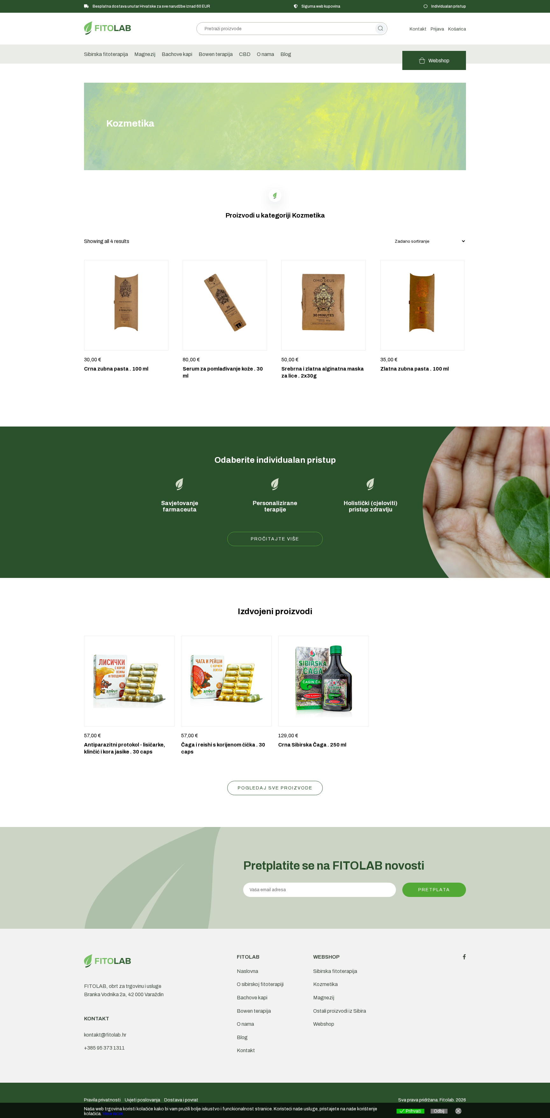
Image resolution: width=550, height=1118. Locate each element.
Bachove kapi (177, 54)
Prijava (437, 29)
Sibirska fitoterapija (106, 54)
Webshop (323, 1024)
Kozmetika (325, 984)
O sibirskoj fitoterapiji (260, 984)
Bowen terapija (216, 54)
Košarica (457, 29)
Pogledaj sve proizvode (275, 788)
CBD (244, 54)
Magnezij (144, 54)
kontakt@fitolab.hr (105, 1035)
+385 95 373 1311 (104, 1048)
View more (112, 1113)
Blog (285, 54)
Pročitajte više (275, 539)
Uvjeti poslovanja (142, 1100)
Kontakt (418, 29)
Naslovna (247, 971)
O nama (265, 54)
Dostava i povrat (181, 1100)
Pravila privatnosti (102, 1100)
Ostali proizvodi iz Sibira (339, 1011)
